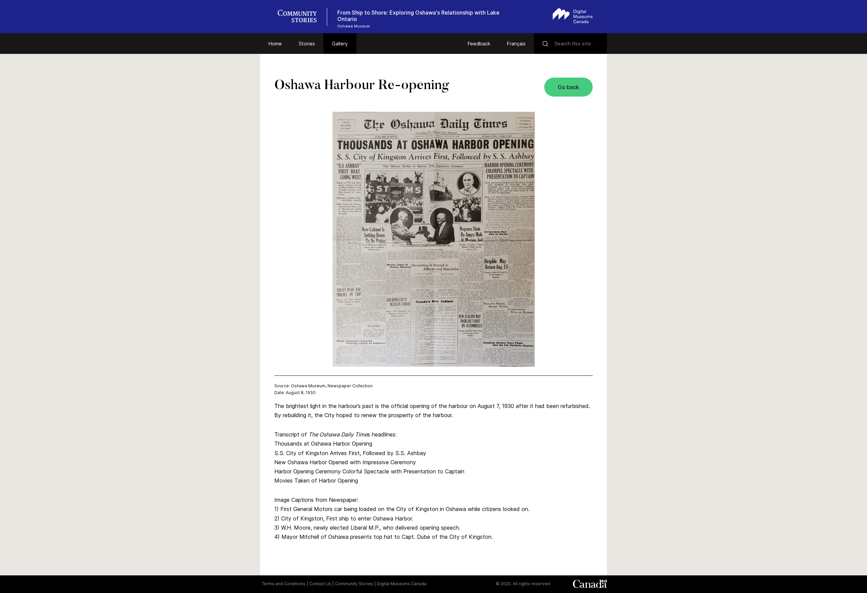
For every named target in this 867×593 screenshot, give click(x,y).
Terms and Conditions (283, 583)
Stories (307, 43)
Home (275, 43)
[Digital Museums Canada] (573, 15)
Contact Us (320, 583)
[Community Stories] (300, 17)
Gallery (340, 43)
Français (516, 43)
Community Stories (354, 583)
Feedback (479, 43)
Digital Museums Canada (401, 583)
